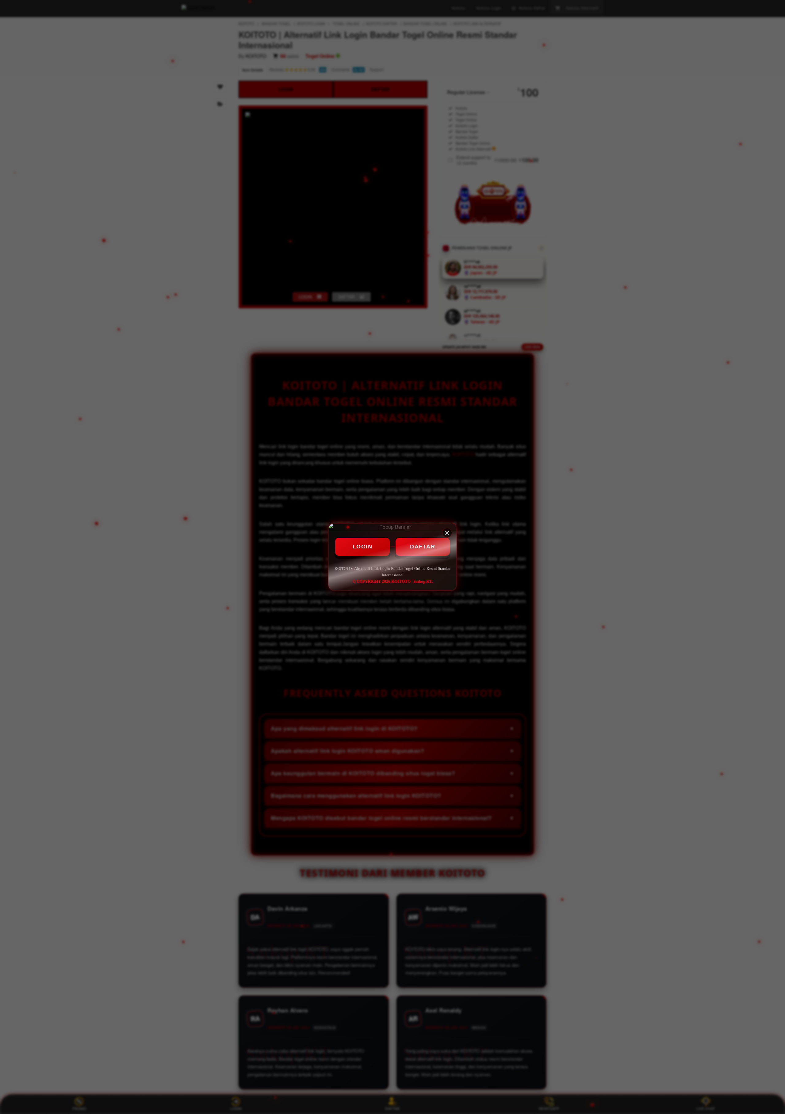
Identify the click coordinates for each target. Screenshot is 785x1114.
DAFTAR (422, 547)
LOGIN (363, 547)
